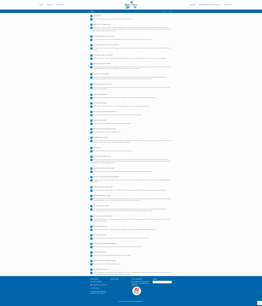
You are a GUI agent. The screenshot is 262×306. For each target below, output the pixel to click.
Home (164, 11)
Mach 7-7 (141, 301)
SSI (148, 281)
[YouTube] (131, 303)
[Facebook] (129, 303)
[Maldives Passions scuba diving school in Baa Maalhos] (131, 5)
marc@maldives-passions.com (99, 284)
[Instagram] (133, 303)
